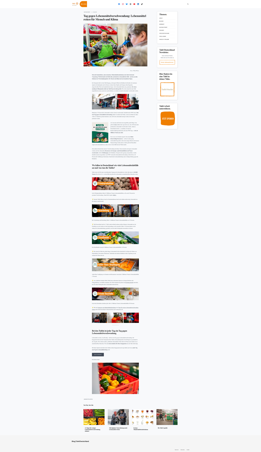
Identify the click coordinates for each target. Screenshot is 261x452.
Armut (161, 18)
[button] (188, 4)
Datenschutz (183, 449)
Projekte (161, 30)
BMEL (114, 195)
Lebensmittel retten (88, 399)
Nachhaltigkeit (163, 27)
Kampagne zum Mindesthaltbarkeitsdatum (107, 307)
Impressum (176, 449)
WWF (115, 124)
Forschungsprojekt (129, 282)
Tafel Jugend (162, 36)
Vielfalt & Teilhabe (164, 39)
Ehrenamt (161, 24)
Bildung (161, 21)
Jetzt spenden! (98, 354)
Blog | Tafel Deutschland (80, 441)
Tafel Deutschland (164, 33)
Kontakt (188, 449)
